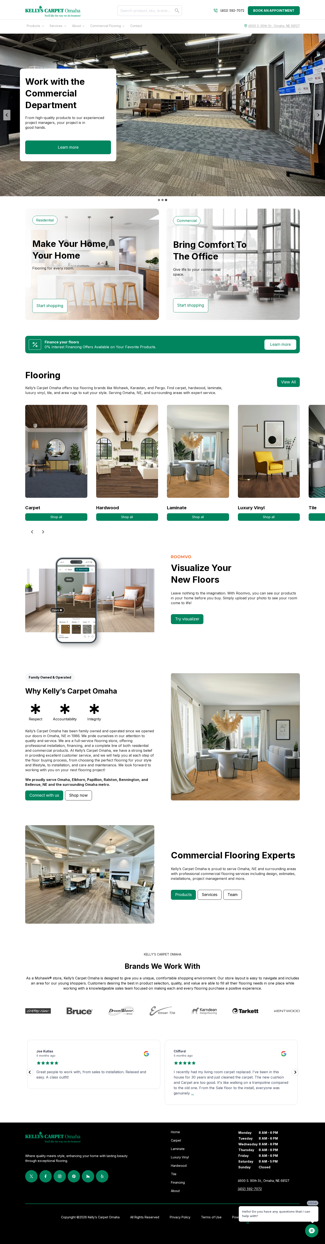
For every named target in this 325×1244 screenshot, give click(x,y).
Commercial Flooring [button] (105, 26)
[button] (44, 795)
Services (56, 26)
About (76, 26)
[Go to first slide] (42, 532)
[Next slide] (318, 115)
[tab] (159, 200)
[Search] (177, 10)
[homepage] (52, 11)
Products (33, 26)
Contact (136, 26)
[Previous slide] (32, 532)
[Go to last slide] (6, 115)
